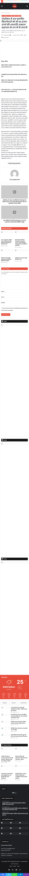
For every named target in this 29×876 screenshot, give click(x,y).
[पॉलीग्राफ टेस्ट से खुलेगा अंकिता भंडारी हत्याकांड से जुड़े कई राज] (6, 723)
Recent (14, 702)
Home (4, 12)
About (14, 866)
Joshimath (9, 15)
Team (18, 866)
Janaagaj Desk (6, 35)
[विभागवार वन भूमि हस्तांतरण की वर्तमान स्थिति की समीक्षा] (7, 253)
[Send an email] (10, 35)
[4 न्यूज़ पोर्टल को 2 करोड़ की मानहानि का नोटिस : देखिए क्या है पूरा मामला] (6, 709)
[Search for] (27, 6)
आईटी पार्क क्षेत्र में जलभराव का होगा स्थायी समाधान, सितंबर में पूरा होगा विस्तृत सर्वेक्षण (7, 759)
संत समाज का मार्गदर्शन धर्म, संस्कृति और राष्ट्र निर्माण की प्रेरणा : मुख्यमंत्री (7, 776)
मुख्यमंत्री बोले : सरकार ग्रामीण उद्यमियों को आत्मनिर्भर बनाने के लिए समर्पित (21, 776)
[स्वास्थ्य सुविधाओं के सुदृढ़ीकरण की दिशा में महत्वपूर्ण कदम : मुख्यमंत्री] (5, 835)
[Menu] (2, 6)
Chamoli (8, 12)
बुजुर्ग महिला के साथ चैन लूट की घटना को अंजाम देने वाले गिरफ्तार (19, 735)
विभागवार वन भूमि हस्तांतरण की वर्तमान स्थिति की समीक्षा (6, 259)
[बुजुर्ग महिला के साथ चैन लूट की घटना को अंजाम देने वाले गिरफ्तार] (6, 737)
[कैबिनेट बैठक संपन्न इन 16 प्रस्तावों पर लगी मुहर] (6, 730)
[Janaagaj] (14, 6)
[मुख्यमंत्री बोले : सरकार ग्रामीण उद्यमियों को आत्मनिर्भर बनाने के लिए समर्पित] (21, 768)
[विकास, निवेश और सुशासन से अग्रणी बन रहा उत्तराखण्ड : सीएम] (21, 751)
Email (3, 297)
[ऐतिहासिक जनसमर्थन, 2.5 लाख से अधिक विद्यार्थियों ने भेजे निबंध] (5, 824)
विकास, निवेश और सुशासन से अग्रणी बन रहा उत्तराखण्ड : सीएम (21, 758)
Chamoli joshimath (14, 163)
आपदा (13, 15)
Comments (23, 702)
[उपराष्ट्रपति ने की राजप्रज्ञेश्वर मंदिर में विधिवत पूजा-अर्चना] (23, 829)
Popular (5, 702)
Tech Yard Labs (14, 863)
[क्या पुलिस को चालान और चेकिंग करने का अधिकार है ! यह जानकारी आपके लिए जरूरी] (6, 716)
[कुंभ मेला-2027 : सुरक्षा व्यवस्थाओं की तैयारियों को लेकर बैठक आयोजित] (23, 835)
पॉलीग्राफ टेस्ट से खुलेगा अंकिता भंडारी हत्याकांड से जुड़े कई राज (18, 722)
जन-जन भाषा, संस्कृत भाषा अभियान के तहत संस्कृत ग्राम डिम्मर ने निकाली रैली (6, 242)
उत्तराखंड (16, 15)
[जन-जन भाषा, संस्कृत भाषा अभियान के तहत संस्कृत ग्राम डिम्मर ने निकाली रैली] (7, 234)
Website (3, 302)
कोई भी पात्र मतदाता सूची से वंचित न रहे (21, 258)
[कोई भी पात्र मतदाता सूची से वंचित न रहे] (21, 253)
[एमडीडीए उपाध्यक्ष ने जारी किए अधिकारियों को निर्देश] (14, 835)
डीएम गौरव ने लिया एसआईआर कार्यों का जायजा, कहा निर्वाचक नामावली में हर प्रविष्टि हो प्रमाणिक (21, 242)
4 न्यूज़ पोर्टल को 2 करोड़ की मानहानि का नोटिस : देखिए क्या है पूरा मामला (19, 709)
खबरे (20, 15)
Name (3, 291)
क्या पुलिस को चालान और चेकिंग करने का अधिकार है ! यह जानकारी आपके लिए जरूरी (19, 716)
